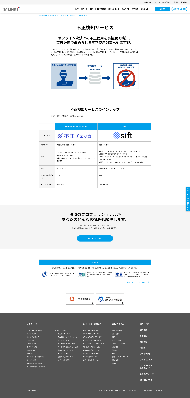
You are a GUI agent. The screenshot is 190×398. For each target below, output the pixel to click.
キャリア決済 (31, 360)
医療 (113, 353)
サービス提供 (116, 340)
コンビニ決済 (31, 334)
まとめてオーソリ (64, 353)
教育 (113, 337)
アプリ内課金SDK (64, 360)
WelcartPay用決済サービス (92, 337)
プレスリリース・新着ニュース (147, 366)
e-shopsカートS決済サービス (93, 343)
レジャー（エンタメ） (119, 343)
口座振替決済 (31, 343)
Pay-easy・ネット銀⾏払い (36, 357)
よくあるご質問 (164, 2)
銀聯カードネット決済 (34, 363)
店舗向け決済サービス (65, 357)
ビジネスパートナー (148, 373)
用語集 (142, 347)
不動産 (114, 363)
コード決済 (30, 340)
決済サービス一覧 (81, 9)
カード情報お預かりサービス (68, 347)
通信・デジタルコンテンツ (121, 357)
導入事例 (135, 9)
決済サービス (32, 324)
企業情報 (175, 2)
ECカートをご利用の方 (98, 9)
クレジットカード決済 (34, 330)
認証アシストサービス (65, 350)
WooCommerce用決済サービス (94, 340)
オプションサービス (62, 330)
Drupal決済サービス (90, 357)
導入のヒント (145, 9)
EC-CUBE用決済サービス (92, 330)
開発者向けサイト (150, 2)
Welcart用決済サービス (91, 334)
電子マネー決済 (32, 347)
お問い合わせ (147, 390)
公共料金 (115, 350)
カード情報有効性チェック (67, 343)
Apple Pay (30, 353)
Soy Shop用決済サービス (92, 353)
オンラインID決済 (33, 337)
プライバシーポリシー (105, 390)
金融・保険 (115, 360)
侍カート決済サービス (91, 360)
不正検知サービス (64, 334)
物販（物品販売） (118, 330)
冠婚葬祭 (115, 347)
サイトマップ (159, 390)
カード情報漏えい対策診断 (36, 367)
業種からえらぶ (113, 9)
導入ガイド (126, 9)
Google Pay (31, 350)
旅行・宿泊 (115, 334)
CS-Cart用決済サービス (91, 347)
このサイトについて (134, 390)
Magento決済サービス (91, 350)
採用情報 (184, 2)
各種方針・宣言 (120, 390)
